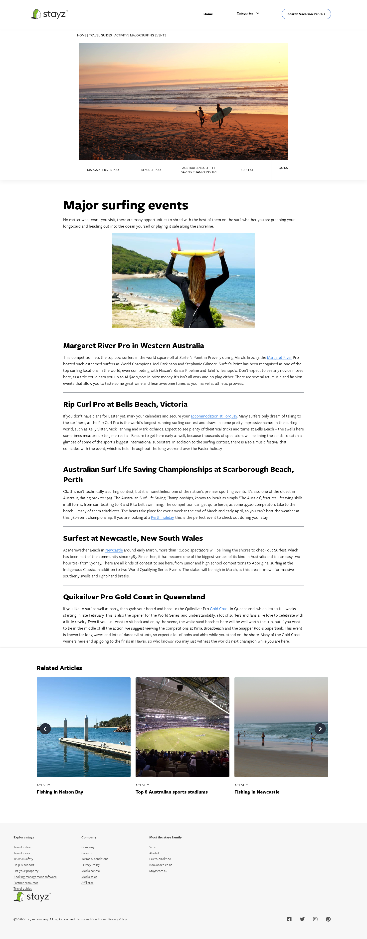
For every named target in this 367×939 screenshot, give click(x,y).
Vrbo (152, 846)
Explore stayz (23, 837)
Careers (86, 852)
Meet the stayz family (165, 837)
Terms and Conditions (91, 919)
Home (208, 14)
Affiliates (87, 882)
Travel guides (100, 35)
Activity (121, 35)
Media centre (90, 870)
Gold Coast (219, 609)
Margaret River (279, 357)
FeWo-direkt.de (160, 858)
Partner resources (25, 882)
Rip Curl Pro (151, 170)
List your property (25, 870)
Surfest (247, 170)
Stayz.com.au (158, 870)
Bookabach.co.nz (160, 864)
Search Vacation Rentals (306, 13)
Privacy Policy (90, 864)
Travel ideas (21, 852)
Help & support (23, 864)
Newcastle (114, 550)
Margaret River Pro (103, 170)
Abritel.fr (155, 852)
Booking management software (35, 876)
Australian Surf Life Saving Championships (199, 170)
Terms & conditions (94, 858)
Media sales (89, 876)
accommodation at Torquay (214, 416)
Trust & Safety (23, 858)
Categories (245, 13)
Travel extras (22, 846)
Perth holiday (162, 517)
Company (88, 837)
